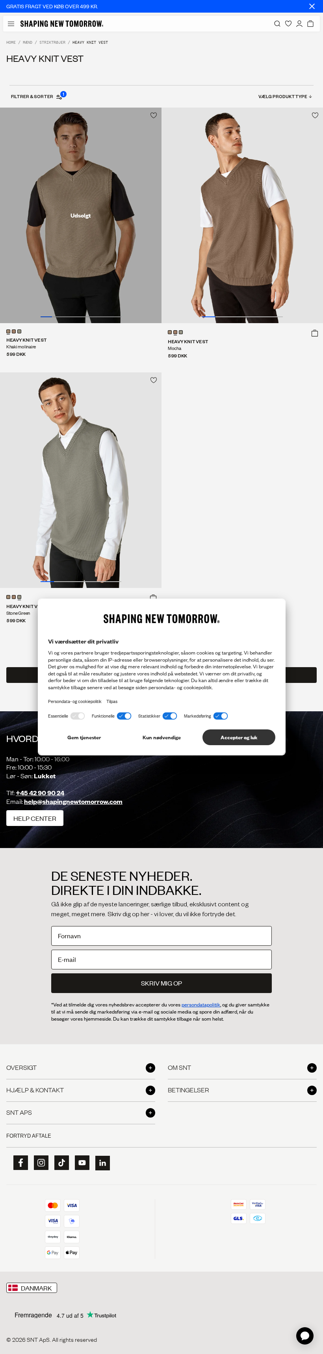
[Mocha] (14, 331)
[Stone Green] (19, 331)
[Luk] (312, 6)
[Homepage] (61, 23)
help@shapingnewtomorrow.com (73, 801)
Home (11, 42)
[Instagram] (38, 1162)
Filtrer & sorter (37, 96)
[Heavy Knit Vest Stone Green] (81, 480)
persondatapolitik (201, 1004)
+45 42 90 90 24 (40, 793)
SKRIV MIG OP (161, 983)
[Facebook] (18, 1162)
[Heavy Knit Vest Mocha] (242, 215)
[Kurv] (310, 23)
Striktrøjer (52, 42)
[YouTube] (79, 1162)
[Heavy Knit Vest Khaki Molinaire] (81, 215)
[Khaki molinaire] (8, 331)
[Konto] (299, 23)
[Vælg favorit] (153, 115)
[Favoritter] (288, 23)
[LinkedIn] (100, 1163)
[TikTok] (59, 1162)
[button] (314, 333)
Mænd (27, 42)
